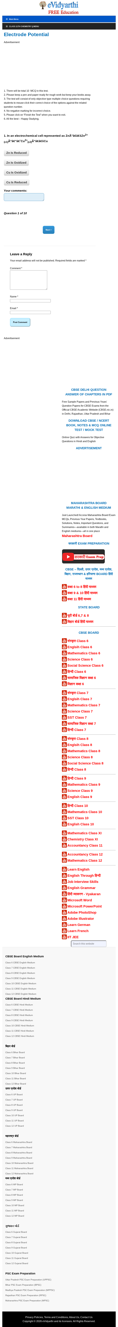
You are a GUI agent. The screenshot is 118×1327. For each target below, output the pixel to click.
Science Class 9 (80, 791)
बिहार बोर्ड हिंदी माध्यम (80, 622)
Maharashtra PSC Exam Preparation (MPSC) (27, 1300)
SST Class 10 (77, 818)
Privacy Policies (34, 1317)
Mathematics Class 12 (84, 860)
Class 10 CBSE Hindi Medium (19, 1025)
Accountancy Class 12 (85, 854)
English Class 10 (80, 824)
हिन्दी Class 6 (76, 672)
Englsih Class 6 (79, 647)
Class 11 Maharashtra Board (19, 1168)
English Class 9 (79, 797)
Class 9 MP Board (14, 1200)
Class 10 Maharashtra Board (19, 1163)
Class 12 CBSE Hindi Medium (19, 1036)
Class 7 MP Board (14, 1189)
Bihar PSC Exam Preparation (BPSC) (23, 1285)
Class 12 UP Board (14, 1126)
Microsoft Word (79, 900)
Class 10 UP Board (14, 1115)
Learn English (78, 869)
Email (14, 308)
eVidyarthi (47, 1321)
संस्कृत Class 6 (77, 641)
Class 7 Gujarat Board (16, 1237)
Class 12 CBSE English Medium (20, 994)
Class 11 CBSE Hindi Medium (19, 1031)
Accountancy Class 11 (84, 845)
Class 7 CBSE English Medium (20, 968)
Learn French (77, 931)
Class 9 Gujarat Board (16, 1247)
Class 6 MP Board (14, 1184)
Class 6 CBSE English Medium (20, 962)
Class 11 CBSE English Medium (20, 988)
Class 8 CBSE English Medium (20, 973)
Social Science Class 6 (85, 665)
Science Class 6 (80, 659)
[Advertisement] (33, 65)
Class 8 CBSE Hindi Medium (19, 1015)
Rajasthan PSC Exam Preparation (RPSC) (25, 1295)
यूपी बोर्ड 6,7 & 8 (78, 615)
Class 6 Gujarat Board (16, 1232)
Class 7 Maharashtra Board (18, 1147)
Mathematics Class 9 (83, 784)
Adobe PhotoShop (81, 912)
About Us (74, 1317)
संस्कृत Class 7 (77, 693)
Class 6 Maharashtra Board (18, 1142)
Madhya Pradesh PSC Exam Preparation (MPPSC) (30, 1290)
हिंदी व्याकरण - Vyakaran (83, 894)
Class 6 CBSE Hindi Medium (19, 1004)
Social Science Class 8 (85, 763)
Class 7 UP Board (14, 1099)
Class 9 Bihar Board (15, 1068)
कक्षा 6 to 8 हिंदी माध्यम (81, 587)
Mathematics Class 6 (83, 653)
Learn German (78, 925)
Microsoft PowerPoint (84, 906)
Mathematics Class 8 (83, 751)
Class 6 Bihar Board (15, 1052)
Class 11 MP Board (14, 1210)
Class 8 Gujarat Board (16, 1242)
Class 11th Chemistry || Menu (24, 26)
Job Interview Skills (82, 882)
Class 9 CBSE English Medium (20, 978)
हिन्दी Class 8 (76, 769)
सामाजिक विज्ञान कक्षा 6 (81, 678)
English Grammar (81, 888)
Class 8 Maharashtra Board (18, 1152)
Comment (16, 268)
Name (14, 296)
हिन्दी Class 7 (76, 730)
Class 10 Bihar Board (15, 1073)
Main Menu (13, 19)
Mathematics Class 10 (84, 812)
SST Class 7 (77, 717)
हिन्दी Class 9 (76, 778)
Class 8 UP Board (14, 1105)
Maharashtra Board (77, 536)
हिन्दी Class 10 (77, 806)
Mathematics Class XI (84, 833)
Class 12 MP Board (14, 1216)
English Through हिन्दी (84, 875)
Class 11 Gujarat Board (16, 1258)
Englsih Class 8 (79, 745)
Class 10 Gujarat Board (16, 1253)
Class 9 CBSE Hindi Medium (19, 1020)
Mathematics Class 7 (83, 705)
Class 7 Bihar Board (15, 1057)
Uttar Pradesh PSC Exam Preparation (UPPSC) (28, 1279)
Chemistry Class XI (82, 839)
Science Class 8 (80, 757)
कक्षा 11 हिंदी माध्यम (79, 599)
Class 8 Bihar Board (15, 1063)
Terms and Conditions (56, 1317)
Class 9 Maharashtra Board (18, 1158)
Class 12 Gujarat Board (16, 1263)
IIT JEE (73, 937)
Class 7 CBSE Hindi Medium (19, 1010)
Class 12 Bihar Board (15, 1083)
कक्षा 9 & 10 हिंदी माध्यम (82, 593)
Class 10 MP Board (14, 1205)
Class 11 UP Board (14, 1120)
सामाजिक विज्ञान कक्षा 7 (81, 724)
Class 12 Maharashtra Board (19, 1173)
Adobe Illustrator (80, 919)
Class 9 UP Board (14, 1110)
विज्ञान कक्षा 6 (75, 684)
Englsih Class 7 (79, 699)
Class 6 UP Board (14, 1094)
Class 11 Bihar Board (15, 1078)
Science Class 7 (80, 711)
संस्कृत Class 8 (77, 739)
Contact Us (86, 1317)
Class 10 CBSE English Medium (20, 983)
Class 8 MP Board (14, 1195)
